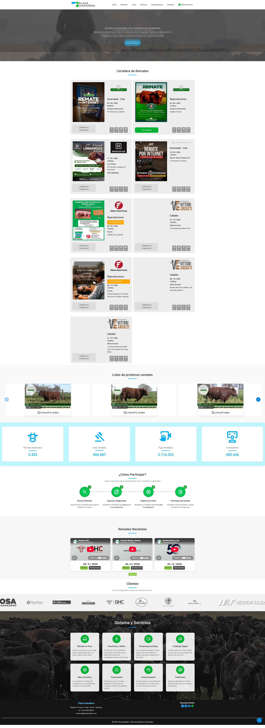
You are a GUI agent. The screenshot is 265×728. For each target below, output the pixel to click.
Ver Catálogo (147, 130)
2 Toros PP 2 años (221, 412)
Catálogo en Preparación (84, 128)
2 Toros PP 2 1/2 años (49, 412)
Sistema (143, 5)
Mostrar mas (132, 574)
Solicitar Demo (187, 5)
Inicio (114, 5)
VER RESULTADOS (95, 567)
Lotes (134, 5)
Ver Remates (132, 48)
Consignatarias (157, 5)
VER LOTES (84, 567)
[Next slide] (258, 399)
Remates (124, 5)
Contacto (170, 5)
